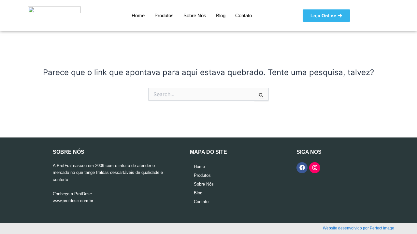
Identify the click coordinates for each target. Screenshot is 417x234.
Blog (220, 15)
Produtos (164, 15)
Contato (243, 15)
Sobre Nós (194, 15)
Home (138, 15)
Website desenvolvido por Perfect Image (358, 228)
